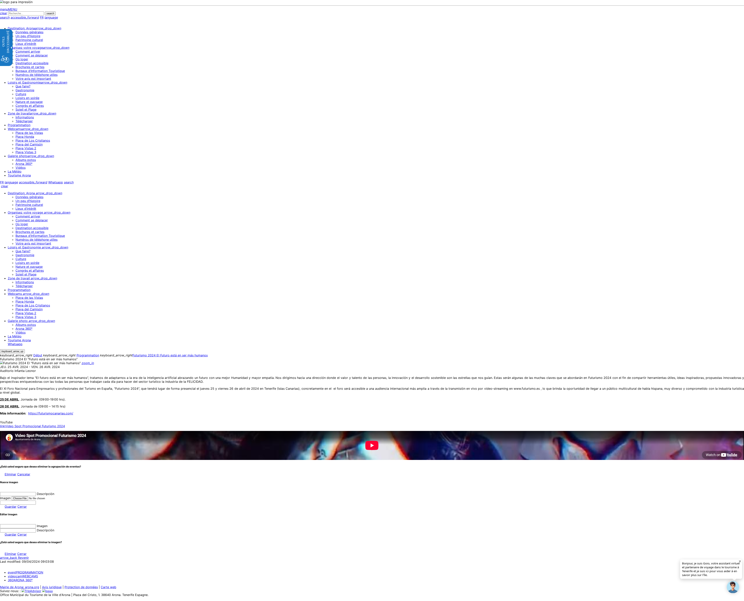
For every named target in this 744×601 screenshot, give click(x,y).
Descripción (45, 494)
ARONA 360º (20, 580)
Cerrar (22, 507)
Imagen (42, 526)
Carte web (108, 587)
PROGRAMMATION (25, 572)
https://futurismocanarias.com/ (50, 413)
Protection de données (81, 587)
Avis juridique (52, 587)
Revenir (14, 558)
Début (37, 355)
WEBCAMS (23, 576)
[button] (733, 587)
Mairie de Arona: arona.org (19, 587)
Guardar (10, 507)
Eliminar (10, 474)
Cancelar (23, 474)
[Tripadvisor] (31, 591)
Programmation (88, 355)
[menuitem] (34, 28)
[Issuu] (47, 591)
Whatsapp (55, 182)
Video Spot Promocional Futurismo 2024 (32, 426)
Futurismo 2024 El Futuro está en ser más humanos (170, 355)
